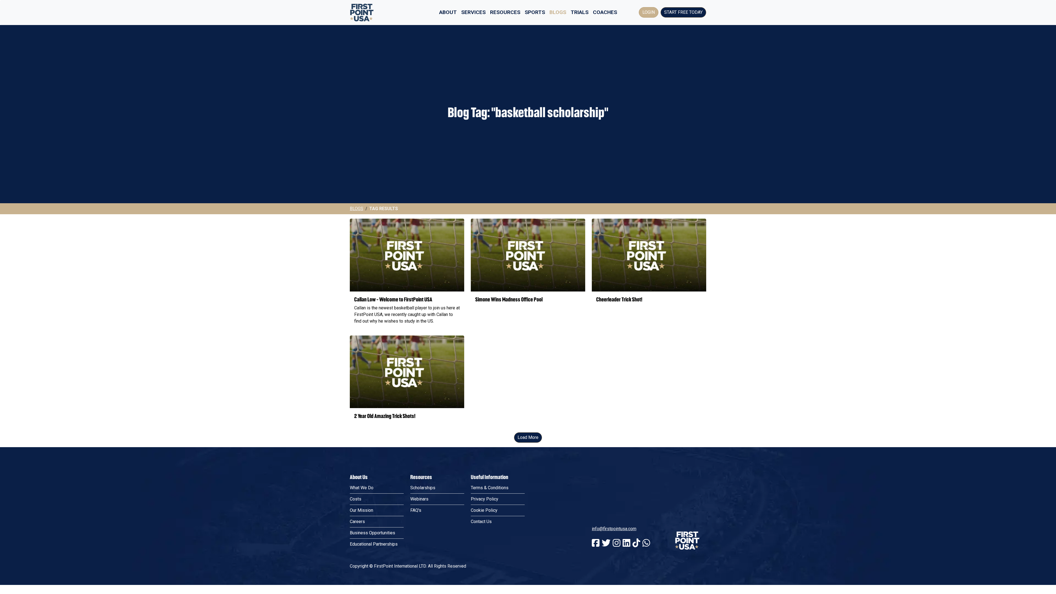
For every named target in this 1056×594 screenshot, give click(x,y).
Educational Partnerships (374, 544)
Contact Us (481, 521)
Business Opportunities (372, 532)
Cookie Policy (484, 510)
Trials (579, 12)
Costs (355, 499)
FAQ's (415, 510)
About (448, 12)
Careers (357, 521)
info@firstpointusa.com (614, 528)
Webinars (419, 499)
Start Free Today (683, 12)
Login (648, 12)
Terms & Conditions (489, 487)
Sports (535, 12)
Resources (505, 12)
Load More (528, 437)
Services (473, 12)
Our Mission (361, 510)
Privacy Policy (484, 499)
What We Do (361, 487)
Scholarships (422, 487)
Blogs (557, 12)
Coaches (605, 12)
